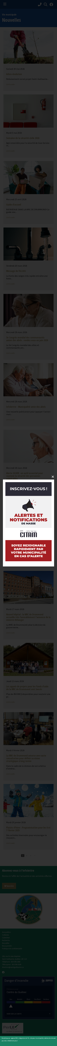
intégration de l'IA (23, 1038)
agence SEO (14, 1038)
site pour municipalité (36, 1038)
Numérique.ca (6, 1038)
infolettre (10, 1041)
